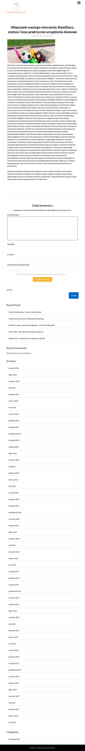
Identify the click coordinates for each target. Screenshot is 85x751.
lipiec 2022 (13, 690)
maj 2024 (12, 545)
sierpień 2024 (14, 526)
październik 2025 (15, 434)
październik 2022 (15, 670)
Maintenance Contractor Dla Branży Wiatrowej (26, 319)
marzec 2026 (13, 401)
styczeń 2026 (14, 414)
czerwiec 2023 (14, 617)
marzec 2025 (13, 480)
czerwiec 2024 (14, 539)
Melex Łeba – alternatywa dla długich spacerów (26, 332)
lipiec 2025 (13, 453)
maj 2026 (12, 388)
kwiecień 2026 (14, 394)
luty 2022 (12, 722)
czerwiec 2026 (14, 381)
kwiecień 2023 (14, 631)
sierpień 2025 (14, 447)
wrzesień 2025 (14, 440)
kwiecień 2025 (14, 473)
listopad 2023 (14, 585)
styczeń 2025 (14, 493)
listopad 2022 (14, 663)
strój (28, 158)
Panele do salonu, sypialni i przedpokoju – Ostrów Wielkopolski (32, 325)
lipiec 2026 (13, 375)
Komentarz (13, 215)
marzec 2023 (13, 637)
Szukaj (9, 290)
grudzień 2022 (14, 657)
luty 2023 (12, 644)
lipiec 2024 (13, 532)
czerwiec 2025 (14, 460)
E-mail (10, 255)
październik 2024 (15, 512)
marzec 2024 (13, 558)
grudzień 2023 (14, 578)
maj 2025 (12, 467)
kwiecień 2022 (14, 709)
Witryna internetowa (18, 265)
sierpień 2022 (14, 683)
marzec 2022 (13, 716)
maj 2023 (12, 624)
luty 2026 (12, 407)
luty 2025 (12, 486)
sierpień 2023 (14, 604)
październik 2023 (15, 591)
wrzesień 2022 (14, 677)
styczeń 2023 (14, 650)
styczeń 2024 (14, 572)
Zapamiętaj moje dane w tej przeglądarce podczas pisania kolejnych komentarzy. (42, 274)
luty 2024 (12, 565)
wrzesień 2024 (14, 519)
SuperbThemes (49, 748)
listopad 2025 (14, 427)
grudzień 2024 (14, 499)
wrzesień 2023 (14, 598)
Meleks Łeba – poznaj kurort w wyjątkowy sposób (27, 338)
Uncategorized (14, 739)
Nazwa (11, 244)
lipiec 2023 (13, 611)
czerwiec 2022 (14, 696)
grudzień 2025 (14, 421)
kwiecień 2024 (14, 552)
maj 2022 (12, 703)
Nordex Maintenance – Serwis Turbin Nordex (25, 312)
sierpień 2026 (14, 368)
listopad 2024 (14, 506)
